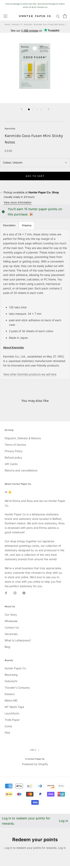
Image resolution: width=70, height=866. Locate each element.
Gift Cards (11, 464)
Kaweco (10, 694)
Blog (7, 646)
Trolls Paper (12, 719)
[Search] (58, 16)
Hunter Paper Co (15, 668)
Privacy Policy (14, 451)
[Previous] (21, 109)
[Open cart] (64, 16)
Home (7, 24)
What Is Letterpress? (18, 640)
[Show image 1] (29, 109)
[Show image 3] (37, 109)
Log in (63, 821)
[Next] (48, 109)
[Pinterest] (24, 592)
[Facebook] (6, 592)
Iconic (8, 726)
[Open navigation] (5, 16)
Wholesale (11, 621)
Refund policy (13, 457)
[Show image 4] (41, 109)
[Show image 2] (33, 109)
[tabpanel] (35, 304)
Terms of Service (15, 444)
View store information (18, 202)
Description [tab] (9, 225)
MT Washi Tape (14, 707)
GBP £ (33, 750)
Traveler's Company (17, 687)
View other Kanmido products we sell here (29, 374)
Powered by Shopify (35, 764)
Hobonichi (11, 681)
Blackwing (11, 674)
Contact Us (12, 627)
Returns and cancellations (21, 470)
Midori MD (11, 700)
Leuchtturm (12, 713)
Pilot (7, 732)
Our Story (11, 614)
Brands (15, 24)
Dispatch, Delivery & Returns (23, 438)
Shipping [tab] (26, 225)
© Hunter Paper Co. (35, 759)
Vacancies (11, 634)
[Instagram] (15, 592)
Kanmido (28, 24)
